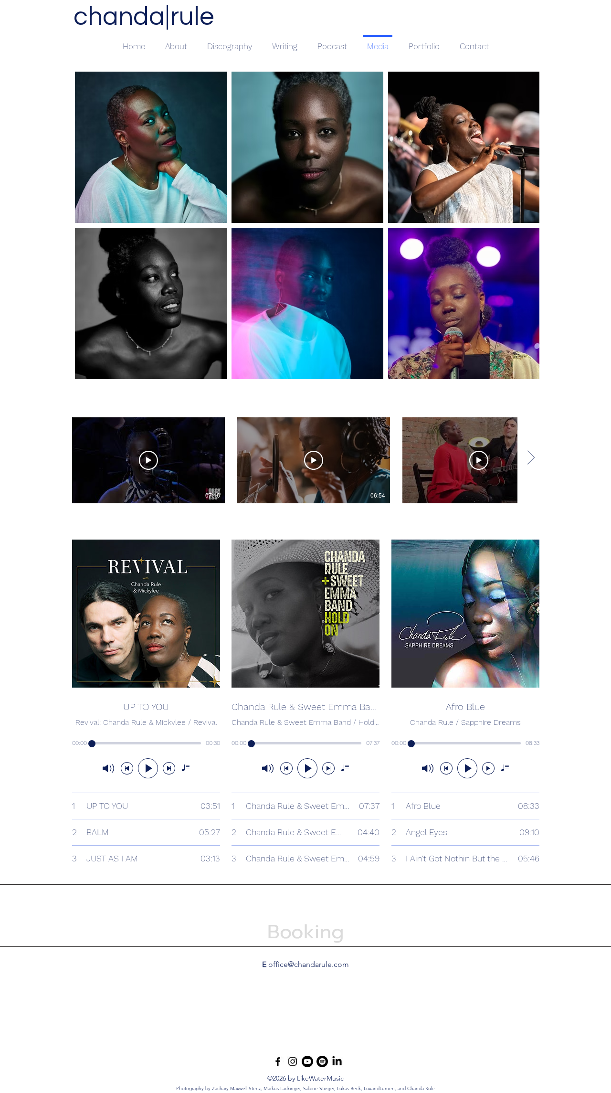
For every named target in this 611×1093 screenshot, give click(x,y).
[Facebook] (278, 1061)
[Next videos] (530, 458)
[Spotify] (322, 1061)
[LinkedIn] (337, 1061)
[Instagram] (292, 1061)
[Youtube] (307, 1061)
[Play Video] (148, 460)
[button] (284, 42)
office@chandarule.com (308, 964)
